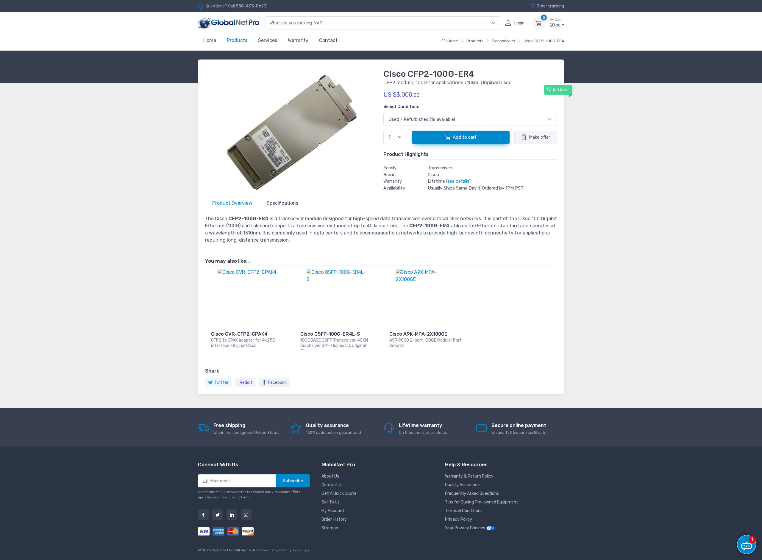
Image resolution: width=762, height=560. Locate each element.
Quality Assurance (462, 484)
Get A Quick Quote (339, 493)
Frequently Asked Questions (472, 493)
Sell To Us (330, 502)
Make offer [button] (539, 137)
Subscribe (293, 481)
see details (458, 181)
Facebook (277, 382)
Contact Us (332, 484)
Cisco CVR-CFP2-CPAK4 (239, 334)
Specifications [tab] (282, 203)
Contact (328, 40)
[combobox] (379, 23)
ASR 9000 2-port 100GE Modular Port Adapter (425, 343)
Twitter (221, 382)
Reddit (246, 382)
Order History (334, 519)
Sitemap (329, 528)
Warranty (298, 40)
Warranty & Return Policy (469, 476)
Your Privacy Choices (465, 528)
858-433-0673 (251, 6)
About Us (330, 476)
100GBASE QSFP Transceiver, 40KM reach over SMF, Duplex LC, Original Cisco (334, 344)
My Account (332, 510)
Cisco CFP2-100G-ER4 (544, 41)
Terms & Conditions (464, 510)
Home (209, 40)
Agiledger (301, 550)
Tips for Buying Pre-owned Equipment (481, 502)
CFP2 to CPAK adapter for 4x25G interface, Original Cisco (243, 343)
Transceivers (503, 41)
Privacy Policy (458, 519)
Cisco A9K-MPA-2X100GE (418, 334)
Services (267, 40)
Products (237, 40)
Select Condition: (401, 106)
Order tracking (550, 6)
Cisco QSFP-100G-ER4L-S (330, 334)
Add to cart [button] (465, 137)
